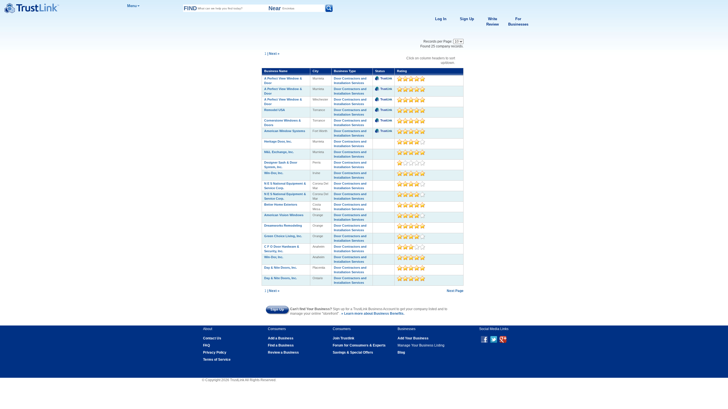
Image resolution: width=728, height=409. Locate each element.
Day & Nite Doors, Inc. (280, 267)
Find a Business (281, 345)
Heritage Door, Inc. (278, 141)
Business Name (276, 71)
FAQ (206, 345)
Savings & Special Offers (353, 352)
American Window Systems (284, 131)
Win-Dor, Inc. (273, 173)
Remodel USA (274, 110)
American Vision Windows (283, 215)
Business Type (345, 71)
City (315, 71)
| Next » (273, 54)
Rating (402, 71)
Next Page (455, 291)
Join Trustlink (343, 338)
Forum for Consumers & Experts (359, 345)
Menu (132, 6)
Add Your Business (413, 338)
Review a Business (283, 352)
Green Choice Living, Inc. (283, 236)
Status (380, 71)
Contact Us (212, 338)
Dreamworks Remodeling (283, 225)
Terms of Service (217, 360)
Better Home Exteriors (280, 204)
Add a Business (280, 338)
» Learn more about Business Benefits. (372, 314)
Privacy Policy (214, 352)
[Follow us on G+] (503, 339)
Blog (401, 352)
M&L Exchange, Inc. (279, 152)
